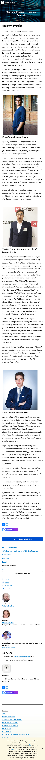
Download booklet (22, 573)
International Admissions (22, 539)
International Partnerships (10, 725)
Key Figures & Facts (8, 717)
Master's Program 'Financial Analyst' (21, 13)
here (30, 745)
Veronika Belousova (8, 648)
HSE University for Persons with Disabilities (15, 734)
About (5, 710)
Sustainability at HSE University (12, 719)
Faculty (7, 582)
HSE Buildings (6, 731)
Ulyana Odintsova (8, 622)
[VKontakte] (3, 687)
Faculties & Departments (10, 722)
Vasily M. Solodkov (8, 606)
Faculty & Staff (6, 728)
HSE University (10, 2)
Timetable (8, 589)
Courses (7, 580)
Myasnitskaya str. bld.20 (22, 656)
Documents (8, 586)
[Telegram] (7, 687)
